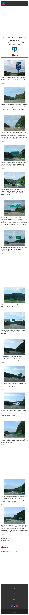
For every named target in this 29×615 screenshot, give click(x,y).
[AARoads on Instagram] (17, 606)
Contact (14, 597)
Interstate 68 (7, 547)
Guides (8, 42)
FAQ (14, 588)
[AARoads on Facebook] (12, 606)
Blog (14, 591)
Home (4, 42)
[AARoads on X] (14, 606)
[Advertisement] (14, 21)
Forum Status (14, 593)
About (14, 586)
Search (14, 599)
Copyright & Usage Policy (19, 610)
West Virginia (14, 42)
